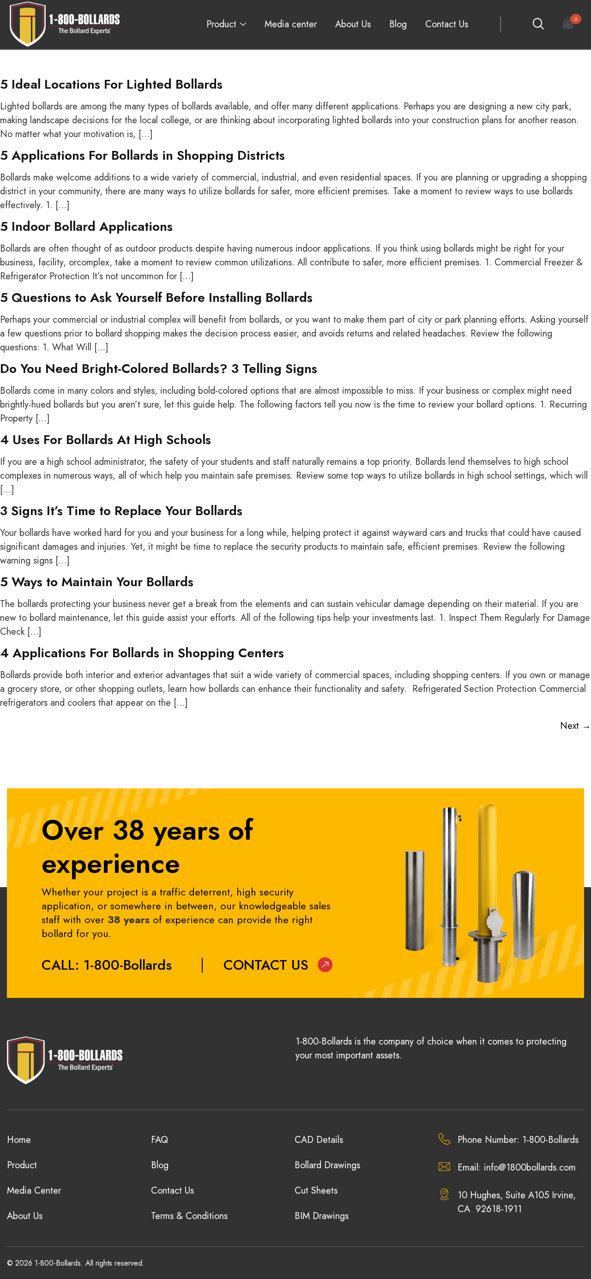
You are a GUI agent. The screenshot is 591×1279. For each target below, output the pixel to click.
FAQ (159, 1140)
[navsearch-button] (538, 24)
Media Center (34, 1190)
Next (575, 726)
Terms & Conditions (189, 1216)
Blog (398, 24)
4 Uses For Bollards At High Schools (105, 439)
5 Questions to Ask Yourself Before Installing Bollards (156, 297)
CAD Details (319, 1140)
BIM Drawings (322, 1216)
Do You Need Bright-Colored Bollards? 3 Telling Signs (158, 368)
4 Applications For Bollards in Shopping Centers (142, 652)
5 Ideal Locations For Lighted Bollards (111, 84)
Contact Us (446, 24)
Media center (291, 24)
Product (221, 24)
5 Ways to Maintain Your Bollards (96, 581)
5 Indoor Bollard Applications (86, 226)
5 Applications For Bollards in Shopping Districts (142, 155)
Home (19, 1140)
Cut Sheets (316, 1190)
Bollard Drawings (327, 1165)
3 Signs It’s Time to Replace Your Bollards (121, 510)
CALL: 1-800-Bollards (107, 965)
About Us (353, 24)
